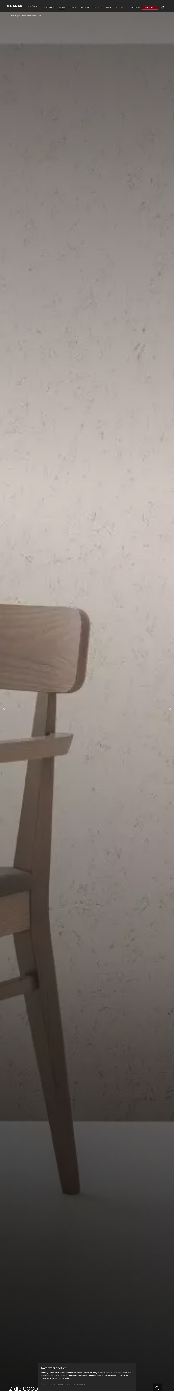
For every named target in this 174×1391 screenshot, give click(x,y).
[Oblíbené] (162, 7)
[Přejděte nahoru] (168, 1385)
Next (170, 708)
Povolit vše (46, 1385)
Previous (4, 708)
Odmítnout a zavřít (75, 1385)
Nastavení (59, 1385)
